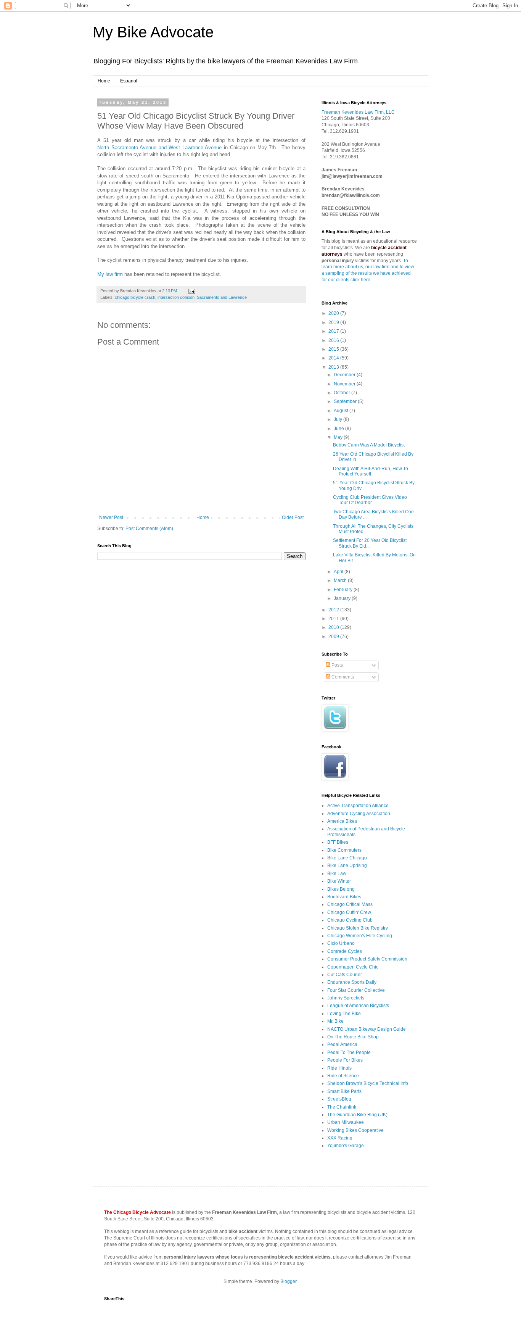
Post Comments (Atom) (149, 528)
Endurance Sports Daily (351, 982)
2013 (334, 367)
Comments (342, 677)
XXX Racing (339, 1138)
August (341, 410)
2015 (334, 349)
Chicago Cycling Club (350, 920)
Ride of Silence (343, 1075)
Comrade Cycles (344, 951)
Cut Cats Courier (344, 974)
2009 (334, 636)
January (343, 598)
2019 (334, 322)
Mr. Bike (335, 1021)
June (339, 428)
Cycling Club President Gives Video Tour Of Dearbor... (370, 500)
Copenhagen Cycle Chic (352, 967)
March (341, 580)
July (338, 419)
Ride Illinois (339, 1068)
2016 (334, 340)
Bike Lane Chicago (347, 858)
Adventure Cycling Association (358, 813)
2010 (334, 627)
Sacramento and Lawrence (222, 297)
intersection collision (176, 297)
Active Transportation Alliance (358, 805)
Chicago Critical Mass (350, 904)
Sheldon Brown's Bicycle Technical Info (367, 1083)
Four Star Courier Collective (356, 990)
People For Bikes (345, 1060)
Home (104, 81)
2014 (334, 358)
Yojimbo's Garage (345, 1145)
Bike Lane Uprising (347, 865)
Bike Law (336, 873)
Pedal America (342, 1044)
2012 (334, 609)
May (339, 437)
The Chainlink (341, 1107)
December (345, 374)
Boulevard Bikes (344, 896)
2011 (334, 618)
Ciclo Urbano (341, 943)
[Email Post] (191, 290)
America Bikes (342, 821)
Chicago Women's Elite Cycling (359, 935)
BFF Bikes (337, 842)
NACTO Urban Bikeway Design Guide (366, 1029)
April (339, 571)
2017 (334, 331)
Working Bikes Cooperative (355, 1130)
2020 (334, 313)
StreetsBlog (339, 1099)
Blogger (288, 1281)
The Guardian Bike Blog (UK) (357, 1114)
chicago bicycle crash (135, 297)
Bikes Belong (341, 889)
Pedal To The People (349, 1052)
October (342, 392)
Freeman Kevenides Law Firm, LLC (358, 112)
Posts (336, 665)
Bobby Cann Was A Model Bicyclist (369, 445)
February (344, 589)
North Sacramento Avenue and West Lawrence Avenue (159, 147)
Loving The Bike (344, 1013)
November (345, 384)
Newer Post (111, 517)
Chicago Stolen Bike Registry (357, 928)
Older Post (293, 517)
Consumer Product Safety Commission (367, 959)
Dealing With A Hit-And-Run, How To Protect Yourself (370, 471)
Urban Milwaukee (345, 1122)
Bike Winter (339, 881)
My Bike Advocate (153, 32)
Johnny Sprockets (345, 998)
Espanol (128, 81)
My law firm (110, 274)
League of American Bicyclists (358, 1005)
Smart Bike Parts (344, 1091)
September (346, 401)
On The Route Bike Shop (353, 1037)
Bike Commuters (344, 850)
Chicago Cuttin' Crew (349, 912)
